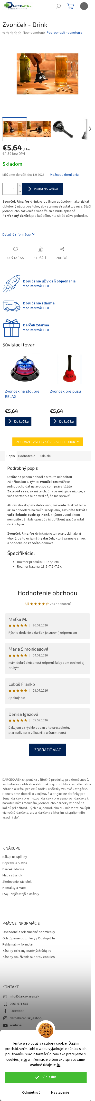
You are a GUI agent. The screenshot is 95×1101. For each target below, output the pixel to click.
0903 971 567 (19, 1003)
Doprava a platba (14, 863)
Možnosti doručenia (64, 175)
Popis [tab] (11, 456)
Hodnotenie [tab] (26, 456)
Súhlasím (49, 1077)
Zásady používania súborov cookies (28, 957)
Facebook (17, 1010)
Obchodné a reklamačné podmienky (28, 932)
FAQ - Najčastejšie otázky (20, 894)
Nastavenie (60, 1092)
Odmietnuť (31, 1092)
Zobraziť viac (47, 749)
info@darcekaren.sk (24, 996)
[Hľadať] (58, 6)
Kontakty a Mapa (14, 888)
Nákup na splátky (14, 857)
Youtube (16, 1025)
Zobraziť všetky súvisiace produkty (47, 442)
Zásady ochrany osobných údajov (26, 951)
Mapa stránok (12, 875)
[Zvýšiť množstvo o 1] (19, 186)
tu (25, 1059)
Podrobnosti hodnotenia (64, 33)
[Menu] (84, 6)
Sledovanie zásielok (17, 882)
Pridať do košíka (46, 189)
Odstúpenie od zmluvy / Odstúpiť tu (28, 938)
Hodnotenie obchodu (47, 592)
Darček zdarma (13, 869)
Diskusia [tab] (45, 456)
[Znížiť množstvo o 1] (19, 192)
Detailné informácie (16, 234)
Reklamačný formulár (17, 944)
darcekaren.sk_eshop (26, 1018)
